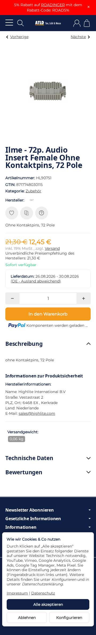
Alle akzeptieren (48, 604)
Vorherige (19, 37)
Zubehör (33, 191)
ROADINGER (53, 4)
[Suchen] (20, 23)
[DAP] (32, 200)
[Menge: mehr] (84, 298)
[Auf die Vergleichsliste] (26, 213)
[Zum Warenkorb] (87, 23)
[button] (48, 344)
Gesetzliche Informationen (33, 518)
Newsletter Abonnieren (29, 510)
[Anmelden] (77, 23)
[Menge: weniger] (12, 298)
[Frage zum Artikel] (41, 213)
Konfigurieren (69, 617)
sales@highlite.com (37, 413)
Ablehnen (27, 617)
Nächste (78, 37)
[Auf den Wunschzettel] (11, 213)
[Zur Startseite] (48, 23)
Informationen (20, 527)
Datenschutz (43, 593)
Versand (52, 248)
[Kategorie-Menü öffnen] (9, 22)
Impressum (17, 593)
